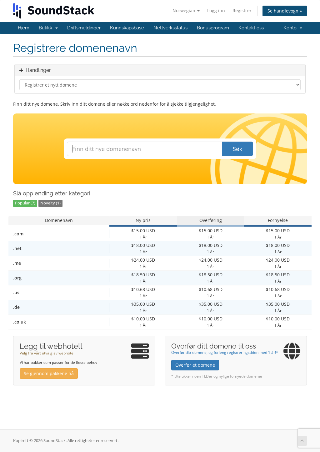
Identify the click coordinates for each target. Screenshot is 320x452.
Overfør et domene (195, 365)
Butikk (47, 28)
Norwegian (184, 10)
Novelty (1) (50, 203)
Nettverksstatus (170, 28)
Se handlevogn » (285, 11)
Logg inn (216, 10)
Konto (291, 28)
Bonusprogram (213, 28)
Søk (237, 149)
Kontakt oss (251, 28)
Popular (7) (25, 203)
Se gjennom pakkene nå (49, 373)
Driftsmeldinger (84, 28)
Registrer (242, 10)
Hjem (23, 28)
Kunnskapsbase (127, 28)
